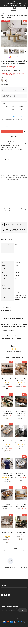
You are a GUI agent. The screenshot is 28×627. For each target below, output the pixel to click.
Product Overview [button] (5, 218)
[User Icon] (21, 8)
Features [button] (3, 257)
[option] (14, 3)
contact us (13, 116)
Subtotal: (3, 84)
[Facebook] (2, 595)
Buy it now (14, 136)
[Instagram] (5, 595)
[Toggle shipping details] (25, 96)
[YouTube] (9, 595)
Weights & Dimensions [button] (6, 239)
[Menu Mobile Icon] (2, 9)
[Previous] (2, 33)
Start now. (17, 119)
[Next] (26, 33)
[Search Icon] (6, 8)
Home (2, 13)
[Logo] (14, 9)
